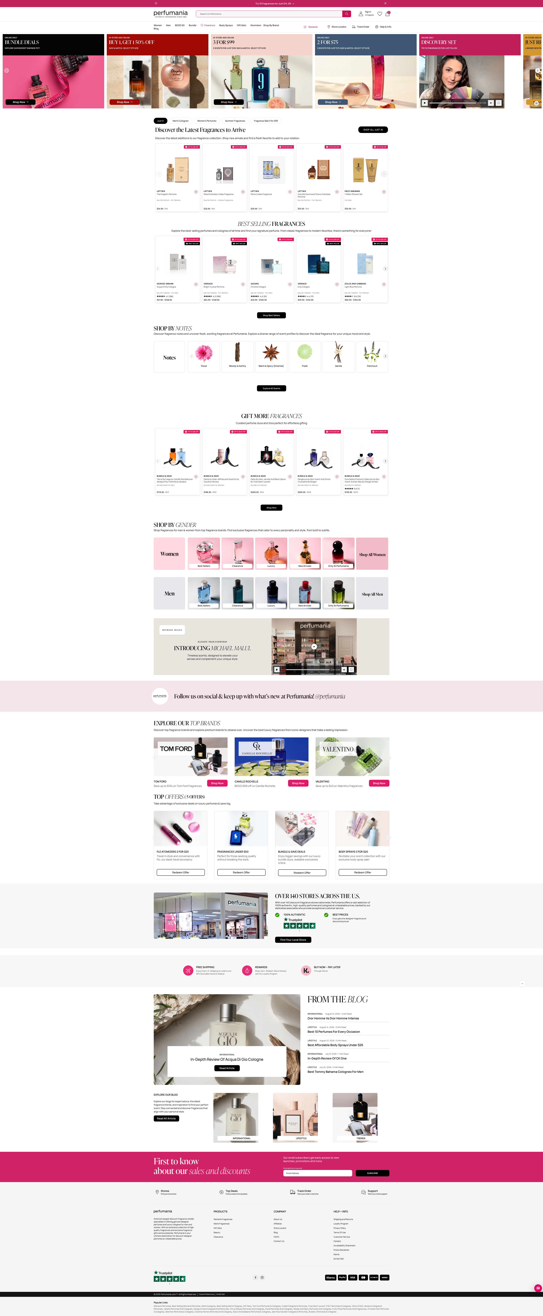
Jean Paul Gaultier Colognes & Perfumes (289, 1311)
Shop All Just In (373, 129)
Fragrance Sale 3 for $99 (266, 120)
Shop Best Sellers (271, 315)
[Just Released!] (282, 71)
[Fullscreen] (207, 103)
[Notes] (169, 356)
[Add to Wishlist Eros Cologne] (337, 284)
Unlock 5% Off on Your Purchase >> (260, 3)
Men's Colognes (181, 120)
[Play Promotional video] (314, 646)
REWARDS (261, 967)
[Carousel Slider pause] (536, 103)
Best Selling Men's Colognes (229, 1306)
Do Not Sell (220, 1294)
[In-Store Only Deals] (386, 71)
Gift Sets (247, 1306)
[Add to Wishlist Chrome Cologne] (290, 284)
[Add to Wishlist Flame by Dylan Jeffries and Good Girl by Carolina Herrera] (243, 476)
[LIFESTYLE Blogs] (295, 1117)
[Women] (169, 553)
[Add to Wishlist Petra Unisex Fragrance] (290, 192)
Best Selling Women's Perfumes (186, 1306)
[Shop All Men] (372, 593)
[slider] (305, 669)
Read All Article (166, 1118)
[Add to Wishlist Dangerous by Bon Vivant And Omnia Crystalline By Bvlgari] (337, 476)
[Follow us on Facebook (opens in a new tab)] (255, 1277)
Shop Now (271, 507)
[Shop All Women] (372, 554)
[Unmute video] (199, 103)
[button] (366, 14)
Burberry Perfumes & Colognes (322, 1311)
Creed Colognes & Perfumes (294, 1306)
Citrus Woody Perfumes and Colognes (247, 1308)
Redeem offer (180, 872)
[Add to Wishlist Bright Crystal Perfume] (243, 284)
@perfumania (330, 696)
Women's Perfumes (206, 120)
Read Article (227, 1068)
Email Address (292, 1173)
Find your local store (293, 939)
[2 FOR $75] (74, 71)
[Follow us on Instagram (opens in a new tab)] (262, 1277)
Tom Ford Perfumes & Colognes (267, 1306)
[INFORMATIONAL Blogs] (235, 1117)
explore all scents (271, 388)
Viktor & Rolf (357, 1306)
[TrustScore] (299, 924)
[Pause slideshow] (156, 3)
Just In (160, 120)
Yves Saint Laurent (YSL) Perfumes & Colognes (329, 1306)
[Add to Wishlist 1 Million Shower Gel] (384, 192)
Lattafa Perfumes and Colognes (178, 1308)
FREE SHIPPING (205, 967)
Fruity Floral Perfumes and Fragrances (349, 1308)
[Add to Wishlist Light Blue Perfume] (384, 284)
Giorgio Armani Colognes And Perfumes (211, 1308)
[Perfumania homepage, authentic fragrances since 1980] (171, 13)
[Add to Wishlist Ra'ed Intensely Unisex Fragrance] (243, 192)
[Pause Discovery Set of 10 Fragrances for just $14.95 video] (170, 84)
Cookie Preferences (206, 1294)
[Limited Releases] (490, 71)
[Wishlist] (380, 14)
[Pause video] (133, 103)
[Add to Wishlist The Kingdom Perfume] (196, 192)
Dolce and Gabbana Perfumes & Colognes (251, 1311)
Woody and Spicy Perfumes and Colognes (312, 1308)
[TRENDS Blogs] (355, 1117)
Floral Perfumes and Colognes (278, 1308)
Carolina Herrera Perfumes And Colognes (213, 1311)
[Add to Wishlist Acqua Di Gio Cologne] (196, 284)
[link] (522, 983)
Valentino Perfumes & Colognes (179, 1311)
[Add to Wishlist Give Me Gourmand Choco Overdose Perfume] (337, 192)
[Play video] (277, 669)
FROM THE (338, 999)
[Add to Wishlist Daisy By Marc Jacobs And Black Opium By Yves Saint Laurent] (290, 476)
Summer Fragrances (235, 120)
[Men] (169, 593)
